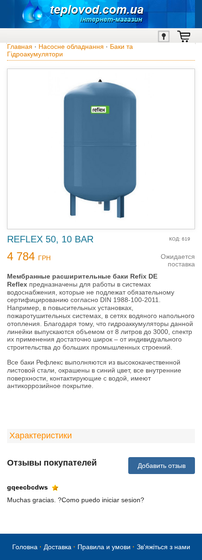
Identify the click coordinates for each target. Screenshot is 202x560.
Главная (19, 46)
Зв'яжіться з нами (163, 547)
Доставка (57, 547)
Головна (25, 547)
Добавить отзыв (162, 465)
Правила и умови (104, 547)
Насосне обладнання (71, 46)
